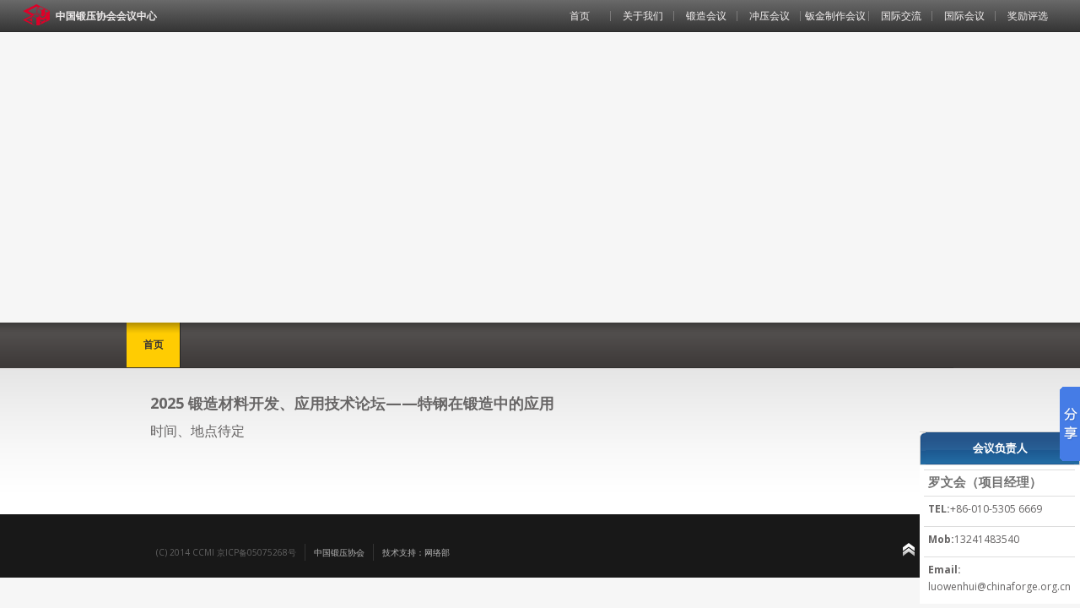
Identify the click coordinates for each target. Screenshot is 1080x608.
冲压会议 (769, 15)
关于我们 (643, 15)
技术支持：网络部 (416, 552)
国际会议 (964, 15)
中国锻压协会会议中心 (106, 15)
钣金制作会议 (835, 15)
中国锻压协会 (339, 552)
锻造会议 (706, 15)
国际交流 (901, 15)
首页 (580, 15)
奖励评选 (1027, 15)
